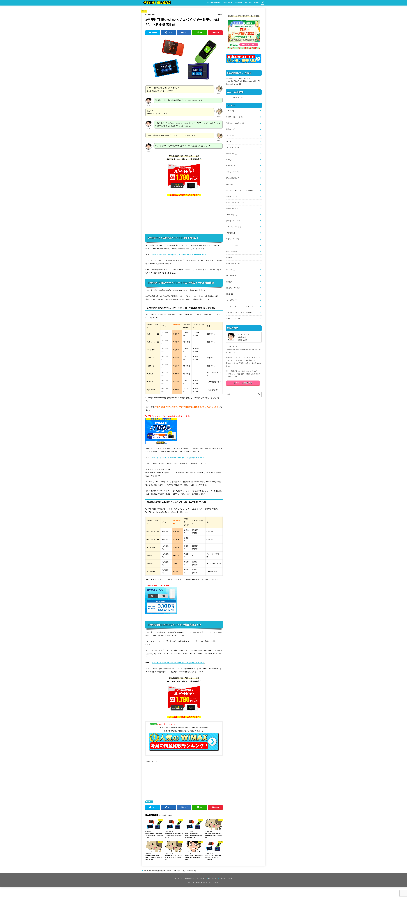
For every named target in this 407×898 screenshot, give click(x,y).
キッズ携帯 (248, 3)
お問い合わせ (212, 878)
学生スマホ (232, 196)
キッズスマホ (227, 3)
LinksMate (231, 276)
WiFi (229, 160)
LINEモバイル (233, 288)
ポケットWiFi (232, 172)
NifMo (229, 257)
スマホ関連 (231, 300)
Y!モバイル (232, 245)
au (228, 141)
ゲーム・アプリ (233, 318)
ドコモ (230, 135)
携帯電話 (230, 233)
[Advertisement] (184, 215)
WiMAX (144, 11)
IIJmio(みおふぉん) (235, 202)
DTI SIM (230, 269)
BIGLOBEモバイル (234, 117)
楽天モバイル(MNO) (235, 123)
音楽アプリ (231, 153)
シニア (230, 111)
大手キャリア (233, 221)
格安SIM (231, 215)
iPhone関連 (232, 178)
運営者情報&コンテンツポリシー (195, 878)
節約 (229, 282)
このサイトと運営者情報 (243, 383)
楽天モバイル (233, 208)
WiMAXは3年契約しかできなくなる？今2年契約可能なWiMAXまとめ (179, 254)
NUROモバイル (233, 263)
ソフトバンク (232, 147)
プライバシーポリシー (226, 878)
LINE (229, 294)
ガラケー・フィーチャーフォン (239, 306)
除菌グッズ (231, 129)
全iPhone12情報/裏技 (214, 3)
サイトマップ (177, 878)
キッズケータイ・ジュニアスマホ (240, 190)
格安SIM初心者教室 (199, 882)
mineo (256, 3)
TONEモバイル (233, 227)
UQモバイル (232, 239)
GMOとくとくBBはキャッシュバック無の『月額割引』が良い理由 (178, 457)
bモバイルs (231, 251)
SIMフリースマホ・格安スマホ (239, 312)
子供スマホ (238, 3)
